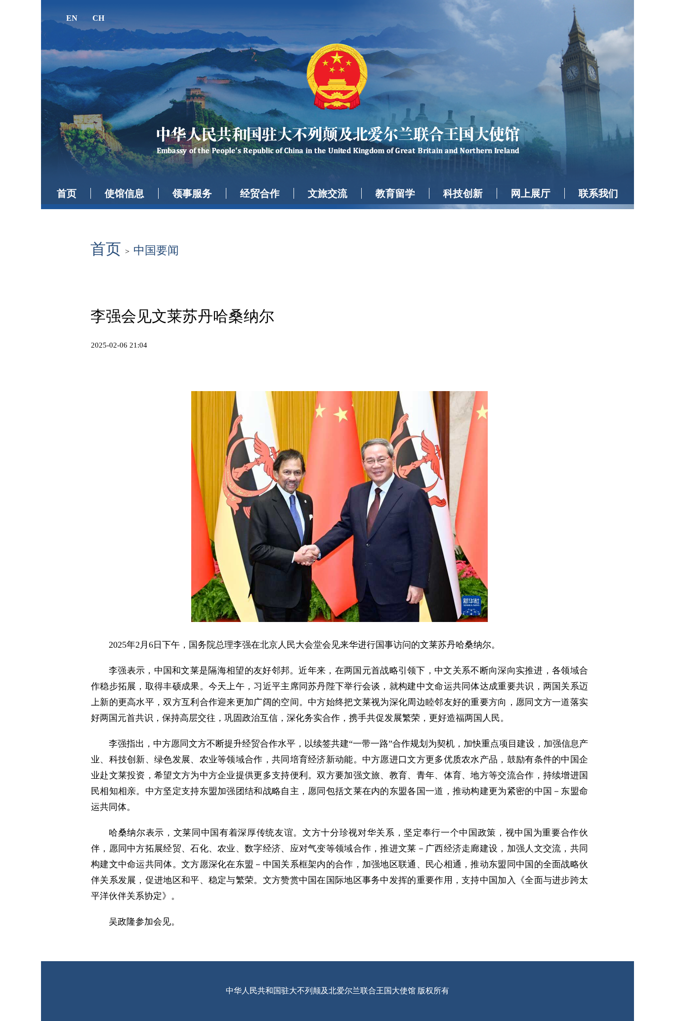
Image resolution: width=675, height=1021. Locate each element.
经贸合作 (260, 193)
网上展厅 (530, 193)
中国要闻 (156, 250)
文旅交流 (327, 193)
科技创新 (463, 193)
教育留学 (395, 193)
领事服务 (192, 193)
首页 (67, 193)
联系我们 (598, 193)
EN (72, 18)
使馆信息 (124, 193)
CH (98, 18)
